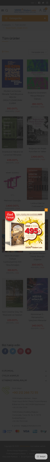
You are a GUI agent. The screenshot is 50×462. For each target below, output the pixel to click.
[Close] (46, 209)
